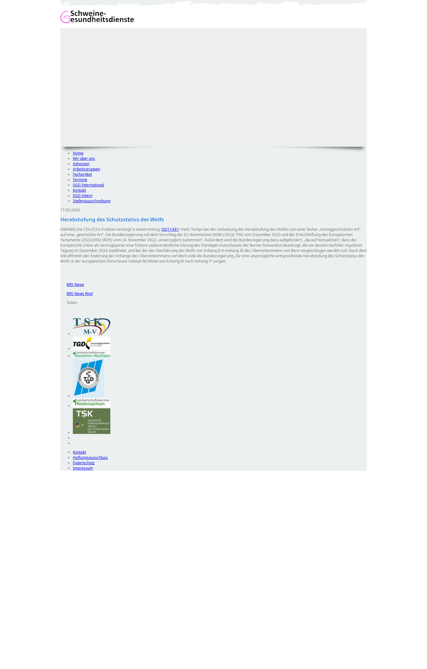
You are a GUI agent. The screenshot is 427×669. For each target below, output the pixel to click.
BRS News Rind (76, 293)
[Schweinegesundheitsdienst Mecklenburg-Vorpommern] (91, 334)
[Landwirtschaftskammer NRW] (91, 356)
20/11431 (170, 229)
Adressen (81, 163)
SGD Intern (82, 195)
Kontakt (79, 190)
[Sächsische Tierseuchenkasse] (91, 432)
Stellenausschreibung (91, 201)
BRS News (72, 284)
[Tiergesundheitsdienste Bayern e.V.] (88, 395)
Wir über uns (84, 158)
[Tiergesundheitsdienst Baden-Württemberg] (91, 348)
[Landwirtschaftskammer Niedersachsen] (91, 405)
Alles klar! (64, 652)
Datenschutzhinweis (77, 666)
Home (78, 153)
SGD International (88, 185)
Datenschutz (84, 462)
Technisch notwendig (69, 583)
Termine (80, 179)
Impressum (83, 468)
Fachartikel (82, 174)
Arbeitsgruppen (86, 169)
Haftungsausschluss (90, 457)
